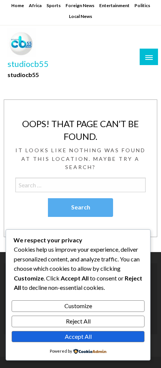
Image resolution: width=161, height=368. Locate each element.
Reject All (78, 321)
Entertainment (114, 5)
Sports (53, 5)
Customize (78, 305)
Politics (142, 5)
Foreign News (80, 5)
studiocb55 (28, 64)
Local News (80, 16)
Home (17, 5)
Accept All (78, 336)
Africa (35, 5)
